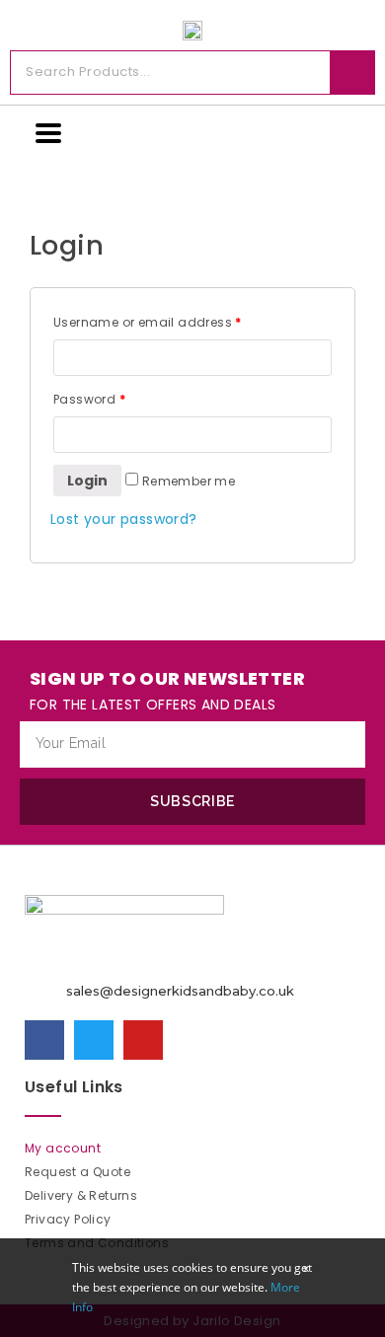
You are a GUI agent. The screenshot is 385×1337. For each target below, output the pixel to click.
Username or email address (147, 322)
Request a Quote (77, 1171)
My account (63, 1148)
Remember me (186, 481)
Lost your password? (123, 519)
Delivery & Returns (81, 1195)
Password (89, 399)
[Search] (352, 72)
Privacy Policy (68, 1219)
